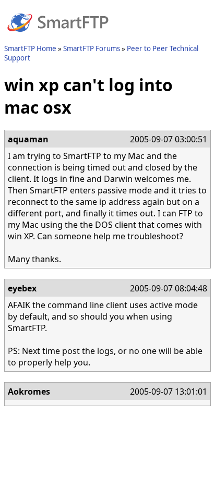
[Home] (58, 38)
